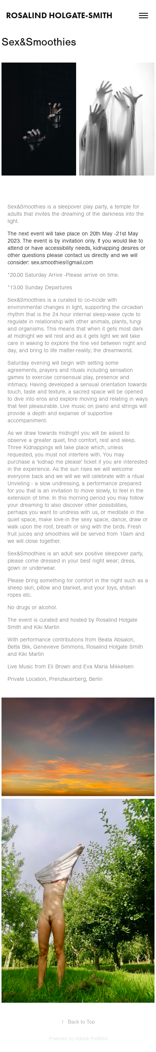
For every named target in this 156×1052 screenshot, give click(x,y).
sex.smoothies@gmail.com (62, 262)
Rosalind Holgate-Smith (59, 15)
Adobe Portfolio (91, 1038)
